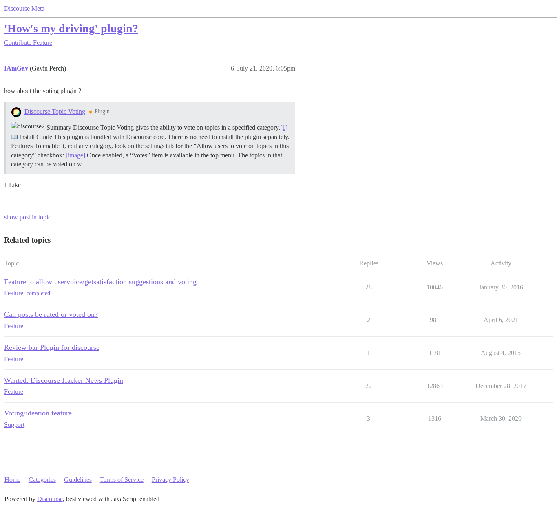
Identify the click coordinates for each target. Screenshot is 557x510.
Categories (42, 479)
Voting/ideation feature (38, 413)
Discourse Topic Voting (54, 111)
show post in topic (27, 217)
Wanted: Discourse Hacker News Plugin (63, 380)
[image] (75, 155)
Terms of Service (122, 479)
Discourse (50, 498)
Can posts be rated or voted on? (51, 314)
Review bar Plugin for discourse (51, 347)
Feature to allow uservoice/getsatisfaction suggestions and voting (100, 282)
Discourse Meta (24, 8)
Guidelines (78, 479)
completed (38, 293)
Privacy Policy (170, 479)
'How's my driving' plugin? (71, 28)
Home (12, 479)
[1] (283, 127)
